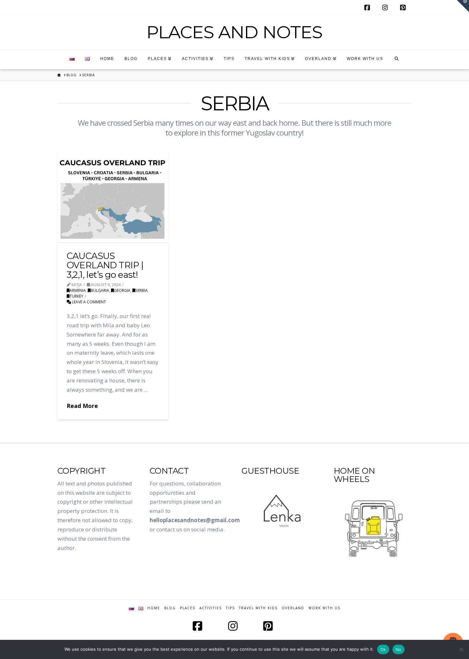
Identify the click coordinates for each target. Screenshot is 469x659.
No (399, 649)
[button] (463, 6)
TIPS (230, 608)
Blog (170, 608)
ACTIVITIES (210, 608)
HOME (153, 608)
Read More (82, 406)
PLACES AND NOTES (234, 32)
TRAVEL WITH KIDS (258, 608)
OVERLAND (293, 608)
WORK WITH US (324, 608)
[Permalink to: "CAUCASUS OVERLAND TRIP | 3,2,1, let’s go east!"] (112, 196)
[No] (461, 649)
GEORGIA (122, 290)
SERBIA (141, 290)
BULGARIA (100, 290)
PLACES (187, 608)
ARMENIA (78, 290)
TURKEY (76, 296)
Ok (383, 649)
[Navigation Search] (396, 59)
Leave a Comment (88, 301)
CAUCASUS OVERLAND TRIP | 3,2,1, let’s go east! (105, 265)
